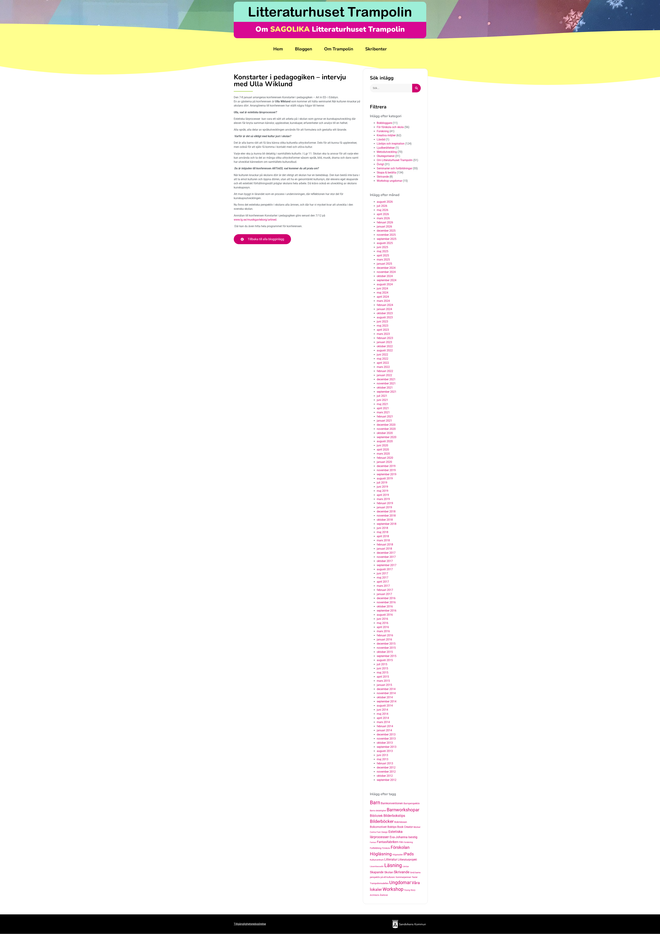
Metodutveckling (387, 151)
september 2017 (386, 565)
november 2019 (386, 470)
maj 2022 (382, 358)
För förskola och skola (390, 127)
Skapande (377, 872)
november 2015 (386, 647)
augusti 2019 (385, 478)
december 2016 (386, 598)
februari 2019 (385, 503)
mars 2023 (383, 334)
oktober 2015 (385, 652)
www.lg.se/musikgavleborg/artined (255, 219)
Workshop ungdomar (389, 180)
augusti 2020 (385, 441)
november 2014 (386, 693)
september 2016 (386, 610)
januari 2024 (384, 309)
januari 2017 (384, 594)
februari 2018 (385, 544)
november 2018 (386, 515)
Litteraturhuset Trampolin (330, 11)
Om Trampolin (338, 49)
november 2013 (386, 738)
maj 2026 (382, 210)
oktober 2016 (385, 606)
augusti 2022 (385, 350)
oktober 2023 (385, 313)
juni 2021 (382, 400)
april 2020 (383, 449)
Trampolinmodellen (379, 883)
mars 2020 (383, 453)
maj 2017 (382, 577)
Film (401, 842)
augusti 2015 (385, 660)
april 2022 (383, 362)
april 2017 (383, 581)
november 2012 (386, 771)
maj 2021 (382, 404)
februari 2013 (385, 763)
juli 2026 (382, 206)
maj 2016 (382, 623)
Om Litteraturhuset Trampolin (394, 160)
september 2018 (386, 524)
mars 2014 (383, 722)
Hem (278, 49)
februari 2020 (385, 457)
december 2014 (386, 689)
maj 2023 (382, 325)
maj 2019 (382, 490)
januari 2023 (384, 342)
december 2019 (386, 466)
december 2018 (386, 511)
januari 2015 (384, 685)
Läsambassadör (377, 866)
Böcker (417, 827)
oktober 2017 (385, 561)
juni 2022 (382, 354)
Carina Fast (375, 832)
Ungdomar (400, 882)
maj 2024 (382, 292)
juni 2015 (382, 668)
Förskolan (400, 847)
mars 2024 (383, 301)
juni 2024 (382, 288)
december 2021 (386, 379)
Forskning (383, 131)
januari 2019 (384, 507)
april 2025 (383, 255)
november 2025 (386, 234)
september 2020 (386, 437)
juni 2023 (382, 321)
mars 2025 (383, 259)
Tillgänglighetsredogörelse (250, 924)
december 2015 (386, 643)
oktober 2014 (385, 697)
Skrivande (383, 176)
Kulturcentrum (377, 859)
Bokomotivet (378, 827)
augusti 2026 (385, 201)
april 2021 (383, 408)
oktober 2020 (385, 433)
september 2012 (386, 780)
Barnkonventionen (392, 803)
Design (384, 832)
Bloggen (303, 49)
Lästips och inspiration (390, 143)
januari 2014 (384, 730)
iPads (408, 854)
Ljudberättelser (386, 147)
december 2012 (386, 767)
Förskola (386, 848)
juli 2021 (382, 395)
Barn (375, 802)
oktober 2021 (385, 387)
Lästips (406, 866)
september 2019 (386, 474)
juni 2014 (382, 709)
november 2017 (386, 557)
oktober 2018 (385, 519)
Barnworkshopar (403, 809)
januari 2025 (384, 263)
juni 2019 (382, 486)
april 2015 (383, 676)
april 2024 (383, 296)
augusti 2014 (385, 705)
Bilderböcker (382, 821)
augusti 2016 (385, 614)
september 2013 (386, 747)
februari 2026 (385, 222)
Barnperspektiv (412, 803)
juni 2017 (382, 573)
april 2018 (383, 536)
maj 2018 (382, 532)
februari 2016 (385, 635)
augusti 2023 (385, 317)
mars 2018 (383, 540)
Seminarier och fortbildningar (394, 168)
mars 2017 (383, 585)
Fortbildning (375, 848)
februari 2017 (385, 590)
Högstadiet (397, 854)
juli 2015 (382, 664)
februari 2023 (385, 338)
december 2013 (386, 734)
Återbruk (384, 895)
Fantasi (373, 842)
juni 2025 (382, 247)
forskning (408, 842)
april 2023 (383, 329)
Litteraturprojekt (407, 859)
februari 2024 (385, 305)
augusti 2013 (385, 751)
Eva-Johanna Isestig (403, 837)
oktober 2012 (385, 775)
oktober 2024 (385, 276)
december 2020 (386, 424)
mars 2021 (383, 412)
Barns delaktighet (378, 810)
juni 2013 (382, 755)
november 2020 (386, 429)
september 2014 (386, 701)
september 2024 (386, 280)
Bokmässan (400, 822)
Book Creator (405, 827)
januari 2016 (384, 639)
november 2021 (386, 383)
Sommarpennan (403, 877)
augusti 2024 (385, 284)
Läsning (393, 865)
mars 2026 (383, 218)
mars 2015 (383, 680)
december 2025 (386, 230)
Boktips (392, 827)
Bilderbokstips (394, 816)
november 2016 (386, 602)
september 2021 (386, 391)
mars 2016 (383, 631)
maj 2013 (382, 759)
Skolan (388, 872)
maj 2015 (382, 672)
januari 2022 (384, 375)
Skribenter (376, 49)
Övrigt (380, 164)
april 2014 (383, 718)
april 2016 (383, 627)
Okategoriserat (385, 156)
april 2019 (383, 495)
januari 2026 (384, 226)
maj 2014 (382, 713)
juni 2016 (382, 618)
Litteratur (390, 859)
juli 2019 (382, 482)
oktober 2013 (385, 742)
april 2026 (383, 214)
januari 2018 (384, 548)
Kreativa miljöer (386, 135)
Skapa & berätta (386, 172)
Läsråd (381, 139)
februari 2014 (385, 726)
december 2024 (386, 267)
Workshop (393, 889)
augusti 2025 (385, 243)
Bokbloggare (384, 123)
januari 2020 (384, 462)
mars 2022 (383, 367)
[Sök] (416, 88)
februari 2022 (385, 371)
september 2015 (386, 656)
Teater (414, 877)
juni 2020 (382, 445)
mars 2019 (383, 499)
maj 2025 (382, 251)
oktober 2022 (385, 346)
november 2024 (386, 272)
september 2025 (386, 239)
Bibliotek (376, 816)
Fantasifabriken (387, 842)
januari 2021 (384, 420)
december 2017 (386, 552)
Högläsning (381, 853)
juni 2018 (382, 528)
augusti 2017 (385, 569)
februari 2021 (385, 416)
